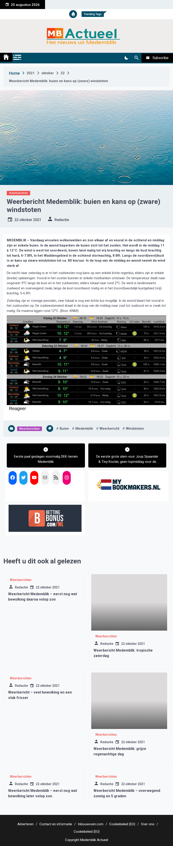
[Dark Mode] (126, 57)
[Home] (6, 57)
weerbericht (109, 428)
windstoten (135, 428)
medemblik (84, 428)
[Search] (136, 57)
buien (64, 428)
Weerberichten (18, 193)
